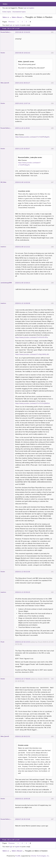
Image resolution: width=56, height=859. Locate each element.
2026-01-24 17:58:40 (22, 679)
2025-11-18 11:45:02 (22, 128)
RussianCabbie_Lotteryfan (6, 32)
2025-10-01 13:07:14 (22, 103)
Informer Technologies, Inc (40, 856)
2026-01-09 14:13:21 (22, 247)
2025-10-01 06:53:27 (22, 83)
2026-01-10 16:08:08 (22, 303)
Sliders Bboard (17, 17)
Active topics (6, 12)
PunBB (17, 856)
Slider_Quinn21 (5, 83)
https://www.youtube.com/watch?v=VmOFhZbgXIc (32, 137)
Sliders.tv (5, 17)
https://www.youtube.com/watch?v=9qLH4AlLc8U (32, 354)
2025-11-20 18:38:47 (22, 148)
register (31, 8)
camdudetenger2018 (6, 282)
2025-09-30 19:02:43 (22, 53)
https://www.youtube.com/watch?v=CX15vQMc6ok (32, 403)
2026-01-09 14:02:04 (22, 182)
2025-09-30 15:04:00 (22, 32)
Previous (11, 21)
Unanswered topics (19, 12)
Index (5, 4)
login (25, 8)
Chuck (2, 642)
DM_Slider (3, 182)
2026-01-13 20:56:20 (22, 592)
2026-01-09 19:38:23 (22, 283)
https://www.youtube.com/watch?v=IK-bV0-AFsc (31, 337)
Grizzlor (3, 52)
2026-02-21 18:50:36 (22, 798)
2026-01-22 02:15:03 (22, 642)
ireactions (3, 246)
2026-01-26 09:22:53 (22, 736)
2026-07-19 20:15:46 (22, 819)
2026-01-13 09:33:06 (22, 571)
